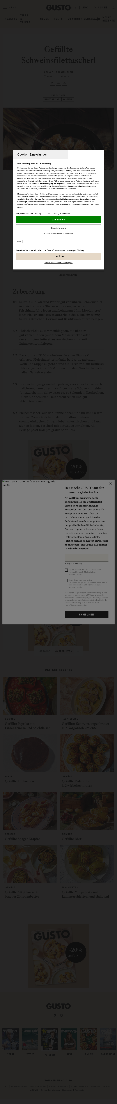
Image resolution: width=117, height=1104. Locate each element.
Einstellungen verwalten (58, 228)
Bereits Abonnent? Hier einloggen (58, 263)
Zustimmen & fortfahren (58, 219)
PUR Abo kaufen (58, 256)
